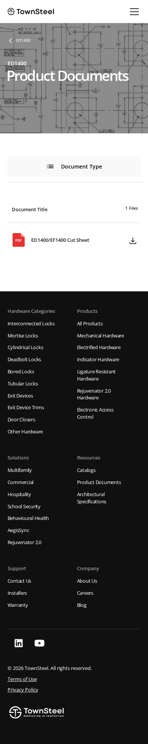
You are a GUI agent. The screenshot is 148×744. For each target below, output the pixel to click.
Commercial (21, 482)
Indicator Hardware (98, 359)
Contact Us (19, 581)
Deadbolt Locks (24, 359)
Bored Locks (21, 371)
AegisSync (18, 530)
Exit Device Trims (26, 407)
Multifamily (20, 470)
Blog (82, 605)
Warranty (18, 605)
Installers (17, 593)
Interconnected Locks (31, 323)
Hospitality (19, 494)
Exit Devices (20, 396)
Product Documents (99, 482)
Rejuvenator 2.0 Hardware (94, 394)
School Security (24, 506)
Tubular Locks (23, 384)
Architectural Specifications (92, 498)
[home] (31, 11)
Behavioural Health (28, 518)
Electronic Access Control (95, 413)
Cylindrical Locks (25, 347)
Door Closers (21, 419)
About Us (87, 581)
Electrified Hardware (99, 347)
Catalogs (86, 470)
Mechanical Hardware (100, 336)
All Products (90, 323)
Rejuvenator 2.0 (24, 542)
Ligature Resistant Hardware (96, 375)
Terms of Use (22, 679)
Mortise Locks (23, 336)
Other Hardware (25, 431)
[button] (132, 12)
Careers (85, 593)
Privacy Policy (23, 689)
